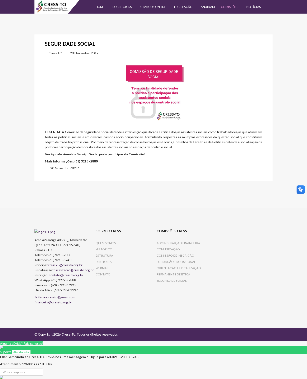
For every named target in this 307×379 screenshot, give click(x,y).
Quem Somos (106, 243)
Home (100, 7)
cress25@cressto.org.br (65, 265)
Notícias (253, 7)
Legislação (183, 7)
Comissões (229, 7)
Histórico (104, 249)
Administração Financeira (178, 243)
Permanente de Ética (173, 274)
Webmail (102, 268)
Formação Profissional (176, 262)
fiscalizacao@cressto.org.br (73, 270)
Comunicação (168, 249)
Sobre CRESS (122, 7)
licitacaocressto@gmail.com (54, 297)
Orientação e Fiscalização (179, 268)
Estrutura (104, 255)
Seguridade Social (172, 280)
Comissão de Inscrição (175, 255)
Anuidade (208, 7)
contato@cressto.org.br (66, 275)
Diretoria (104, 262)
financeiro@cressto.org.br (53, 302)
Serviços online (153, 7)
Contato (103, 274)
